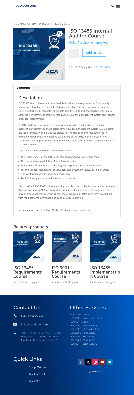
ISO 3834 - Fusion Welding (83, 343)
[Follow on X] (88, 362)
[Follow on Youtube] (102, 362)
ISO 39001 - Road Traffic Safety (86, 318)
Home (16, 24)
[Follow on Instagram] (95, 362)
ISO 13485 (31, 24)
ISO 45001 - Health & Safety (84, 329)
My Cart (34, 381)
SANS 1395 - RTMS (79, 314)
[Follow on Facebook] (81, 362)
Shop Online (37, 367)
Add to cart (94, 52)
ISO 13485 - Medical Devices (85, 340)
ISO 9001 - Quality (79, 321)
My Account (37, 374)
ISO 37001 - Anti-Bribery (82, 336)
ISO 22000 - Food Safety (82, 332)
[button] (60, 34)
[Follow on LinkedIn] (110, 362)
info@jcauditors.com (34, 324)
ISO (23, 24)
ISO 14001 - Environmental (84, 325)
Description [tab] (23, 87)
